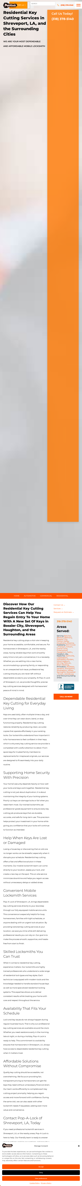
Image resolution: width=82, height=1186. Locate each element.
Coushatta (61, 643)
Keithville (70, 656)
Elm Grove (70, 645)
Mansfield (61, 659)
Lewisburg (69, 674)
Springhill (61, 672)
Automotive (30, 596)
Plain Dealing (63, 665)
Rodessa (70, 666)
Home (16, 596)
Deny (41, 1172)
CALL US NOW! (66, 697)
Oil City (60, 663)
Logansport (62, 657)
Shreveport (62, 670)
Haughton (61, 652)
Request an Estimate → (64, 612)
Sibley (70, 670)
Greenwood (62, 650)
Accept (41, 1167)
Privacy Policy (46, 1183)
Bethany (68, 637)
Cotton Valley (63, 641)
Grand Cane (62, 648)
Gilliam (69, 647)
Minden (69, 659)
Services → (58, 609)
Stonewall (71, 672)
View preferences (41, 1178)
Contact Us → (59, 605)
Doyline (70, 643)
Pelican (67, 663)
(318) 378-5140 (63, 19)
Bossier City (62, 639)
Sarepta (60, 668)
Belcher (67, 636)
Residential (62, 596)
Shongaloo (70, 668)
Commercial (46, 596)
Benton (60, 637)
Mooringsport (63, 661)
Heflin (69, 652)
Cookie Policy (35, 1183)
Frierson (61, 647)
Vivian (60, 674)
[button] (79, 1146)
